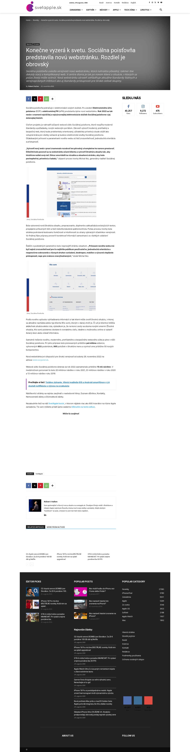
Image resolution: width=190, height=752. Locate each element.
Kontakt (125, 648)
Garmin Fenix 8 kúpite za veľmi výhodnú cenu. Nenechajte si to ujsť (92, 681)
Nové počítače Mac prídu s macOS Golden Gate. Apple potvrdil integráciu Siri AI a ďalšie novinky (93, 702)
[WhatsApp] (46, 98)
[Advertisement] (71, 442)
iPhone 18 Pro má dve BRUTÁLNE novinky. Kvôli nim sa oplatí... (54, 603)
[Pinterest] (40, 98)
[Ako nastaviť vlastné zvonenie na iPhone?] (80, 615)
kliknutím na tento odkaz (83, 407)
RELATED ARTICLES (36, 527)
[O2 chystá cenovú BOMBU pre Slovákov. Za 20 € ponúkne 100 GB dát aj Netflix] (40, 542)
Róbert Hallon (33, 86)
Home (28, 20)
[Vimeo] (158, 2)
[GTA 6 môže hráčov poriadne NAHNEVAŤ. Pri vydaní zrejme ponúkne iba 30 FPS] (102, 542)
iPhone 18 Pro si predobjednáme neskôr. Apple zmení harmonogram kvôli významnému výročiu (93, 691)
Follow (143, 105)
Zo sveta (36, 44)
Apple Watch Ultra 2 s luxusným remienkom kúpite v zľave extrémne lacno (94, 670)
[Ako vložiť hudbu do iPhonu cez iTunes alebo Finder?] (80, 591)
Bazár (124, 640)
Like (128, 105)
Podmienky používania (131, 655)
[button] (161, 10)
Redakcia (126, 651)
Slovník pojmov (128, 636)
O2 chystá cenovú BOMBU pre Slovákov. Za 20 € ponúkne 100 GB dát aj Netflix (39, 556)
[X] (155, 2)
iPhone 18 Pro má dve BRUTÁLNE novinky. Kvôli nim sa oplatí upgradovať (69, 556)
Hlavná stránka (128, 632)
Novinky (36, 20)
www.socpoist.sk (40, 360)
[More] (52, 98)
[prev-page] (27, 564)
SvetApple (39, 474)
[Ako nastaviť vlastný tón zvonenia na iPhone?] (80, 604)
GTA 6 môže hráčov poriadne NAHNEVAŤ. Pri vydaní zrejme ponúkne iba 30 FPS (99, 556)
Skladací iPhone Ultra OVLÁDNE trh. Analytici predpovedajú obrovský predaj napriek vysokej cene (95, 713)
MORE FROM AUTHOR (56, 527)
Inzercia (125, 644)
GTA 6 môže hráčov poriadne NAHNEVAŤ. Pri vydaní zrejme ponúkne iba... (53, 616)
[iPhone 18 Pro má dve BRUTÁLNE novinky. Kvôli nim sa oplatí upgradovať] (71, 542)
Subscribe (158, 105)
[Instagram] (152, 2)
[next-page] (31, 564)
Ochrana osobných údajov (133, 659)
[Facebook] (149, 2)
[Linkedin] (46, 515)
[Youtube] (161, 2)
